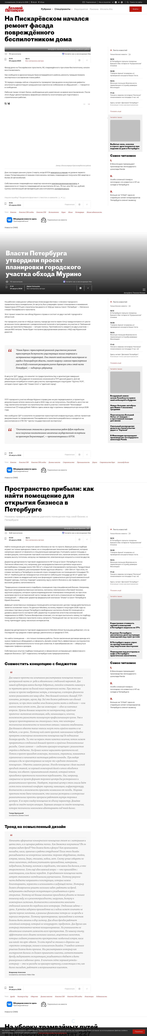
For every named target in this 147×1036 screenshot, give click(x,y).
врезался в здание (59, 172)
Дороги (94, 462)
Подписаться (91, 2)
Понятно (139, 1032)
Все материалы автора (34, 61)
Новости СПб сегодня (26, 212)
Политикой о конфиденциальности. (52, 1033)
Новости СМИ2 (11, 227)
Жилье (70, 212)
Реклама (94, 9)
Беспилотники (54, 212)
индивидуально (62, 189)
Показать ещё (115, 111)
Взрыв (63, 212)
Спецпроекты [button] (63, 9)
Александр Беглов (123, 462)
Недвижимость (101, 996)
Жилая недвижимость (94, 212)
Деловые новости (54, 462)
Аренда (12, 996)
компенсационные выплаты (64, 183)
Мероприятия (81, 9)
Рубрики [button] (46, 9)
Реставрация (79, 212)
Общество (34, 996)
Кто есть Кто (106, 9)
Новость (13, 212)
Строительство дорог (107, 462)
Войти (135, 9)
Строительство (68, 462)
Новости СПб (41, 212)
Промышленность (83, 462)
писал (20, 376)
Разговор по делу (22, 996)
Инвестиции (89, 996)
